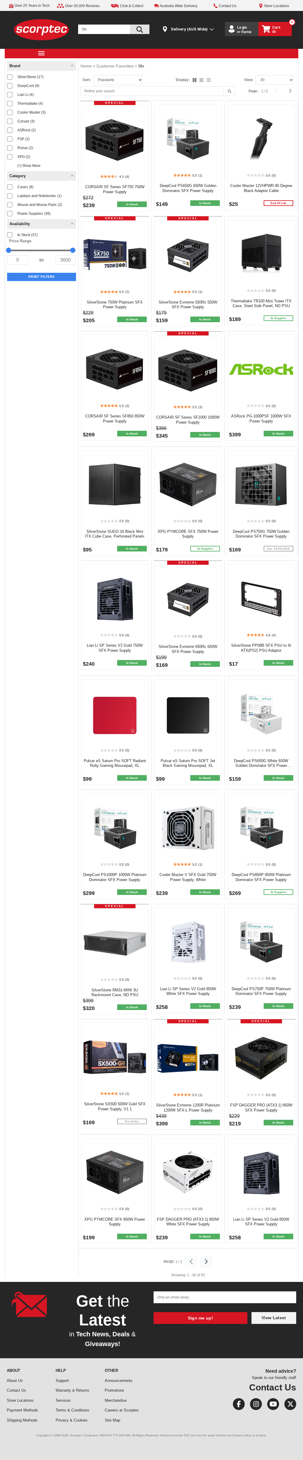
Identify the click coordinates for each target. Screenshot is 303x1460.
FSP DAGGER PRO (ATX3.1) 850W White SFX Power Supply (188, 1222)
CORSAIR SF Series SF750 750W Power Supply (114, 189)
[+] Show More (29, 166)
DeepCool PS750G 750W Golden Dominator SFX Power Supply (261, 534)
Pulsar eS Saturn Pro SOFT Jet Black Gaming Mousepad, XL (188, 763)
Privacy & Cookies (72, 1420)
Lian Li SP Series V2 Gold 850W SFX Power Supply (261, 1222)
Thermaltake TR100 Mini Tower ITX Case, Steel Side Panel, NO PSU (261, 303)
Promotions (114, 1390)
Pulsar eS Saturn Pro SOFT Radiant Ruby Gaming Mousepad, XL (115, 763)
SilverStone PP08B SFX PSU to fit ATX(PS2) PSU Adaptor (261, 648)
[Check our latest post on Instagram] (254, 1405)
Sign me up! (200, 1318)
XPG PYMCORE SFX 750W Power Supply (188, 534)
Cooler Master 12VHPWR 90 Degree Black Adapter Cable (261, 188)
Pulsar (25, 148)
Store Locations (20, 1400)
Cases (25, 187)
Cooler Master (31, 112)
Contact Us (16, 1390)
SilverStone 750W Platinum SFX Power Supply (115, 304)
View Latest (274, 1317)
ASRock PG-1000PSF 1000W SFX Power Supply (261, 418)
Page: (253, 91)
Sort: (87, 80)
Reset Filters (41, 276)
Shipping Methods (22, 1420)
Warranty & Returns (72, 1390)
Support (62, 1380)
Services (63, 1400)
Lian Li (25, 95)
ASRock (26, 130)
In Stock (27, 235)
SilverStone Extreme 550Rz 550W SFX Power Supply (188, 304)
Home (86, 66)
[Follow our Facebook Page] (237, 1405)
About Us (15, 1380)
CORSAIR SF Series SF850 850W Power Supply (114, 418)
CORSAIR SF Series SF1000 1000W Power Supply (188, 420)
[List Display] (209, 80)
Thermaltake (30, 103)
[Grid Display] (195, 80)
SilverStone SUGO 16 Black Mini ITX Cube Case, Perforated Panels (114, 534)
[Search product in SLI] (139, 29)
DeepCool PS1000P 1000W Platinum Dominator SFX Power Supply (114, 877)
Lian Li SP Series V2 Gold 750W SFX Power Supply (115, 648)
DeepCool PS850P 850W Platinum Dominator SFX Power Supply (261, 877)
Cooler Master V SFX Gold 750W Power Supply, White (187, 877)
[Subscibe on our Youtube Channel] (271, 1405)
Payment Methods (22, 1410)
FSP (23, 139)
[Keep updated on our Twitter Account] (288, 1405)
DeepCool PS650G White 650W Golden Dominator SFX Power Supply (261, 766)
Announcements (119, 1380)
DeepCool (28, 86)
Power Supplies (34, 214)
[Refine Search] (229, 91)
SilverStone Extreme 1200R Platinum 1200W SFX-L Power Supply (188, 1107)
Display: (183, 80)
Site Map (112, 1420)
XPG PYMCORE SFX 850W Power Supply (114, 1222)
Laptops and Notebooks (39, 196)
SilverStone (30, 77)
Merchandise (116, 1400)
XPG (23, 157)
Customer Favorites (115, 66)
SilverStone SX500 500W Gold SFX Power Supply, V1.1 (115, 1106)
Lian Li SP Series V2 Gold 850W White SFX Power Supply (188, 991)
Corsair (26, 121)
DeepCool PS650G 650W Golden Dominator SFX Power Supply (188, 188)
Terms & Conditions (72, 1410)
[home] (41, 29)
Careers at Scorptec (122, 1410)
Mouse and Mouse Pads (39, 205)
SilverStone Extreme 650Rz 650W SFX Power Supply (188, 649)
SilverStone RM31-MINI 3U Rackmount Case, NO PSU (114, 992)
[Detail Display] (201, 80)
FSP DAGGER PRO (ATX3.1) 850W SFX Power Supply (261, 1107)
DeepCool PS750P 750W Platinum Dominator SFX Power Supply (261, 991)
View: (248, 80)
